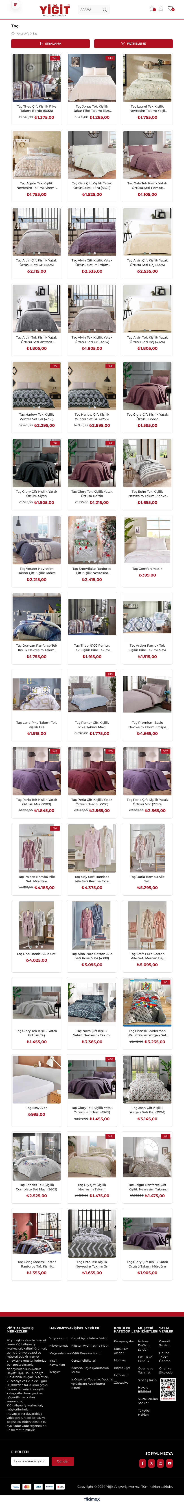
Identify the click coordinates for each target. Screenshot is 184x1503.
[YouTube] (169, 1463)
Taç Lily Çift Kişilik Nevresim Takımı (92, 1187)
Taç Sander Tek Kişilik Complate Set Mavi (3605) (36, 1187)
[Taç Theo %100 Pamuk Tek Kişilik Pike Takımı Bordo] (92, 617)
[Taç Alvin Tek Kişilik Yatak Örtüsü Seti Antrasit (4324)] (37, 309)
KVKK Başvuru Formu (87, 1353)
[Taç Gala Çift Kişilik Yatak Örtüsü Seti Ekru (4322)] (92, 155)
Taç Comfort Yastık (147, 569)
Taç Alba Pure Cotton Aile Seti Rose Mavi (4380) (91, 956)
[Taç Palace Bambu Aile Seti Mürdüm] (37, 848)
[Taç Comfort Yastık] (147, 540)
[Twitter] (151, 1463)
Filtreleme (136, 43)
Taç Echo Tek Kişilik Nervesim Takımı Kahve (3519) (147, 494)
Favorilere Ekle (31, 93)
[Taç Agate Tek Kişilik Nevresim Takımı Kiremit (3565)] (37, 155)
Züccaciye (121, 1382)
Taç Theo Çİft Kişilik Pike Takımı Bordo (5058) (36, 108)
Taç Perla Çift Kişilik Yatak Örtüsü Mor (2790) (147, 802)
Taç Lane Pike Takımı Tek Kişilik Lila (36, 725)
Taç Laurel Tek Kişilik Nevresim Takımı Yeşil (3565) (147, 108)
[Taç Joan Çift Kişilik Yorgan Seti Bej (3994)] (147, 1080)
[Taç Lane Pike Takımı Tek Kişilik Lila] (37, 694)
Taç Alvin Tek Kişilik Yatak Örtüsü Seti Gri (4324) (92, 339)
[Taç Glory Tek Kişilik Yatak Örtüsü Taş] (37, 1002)
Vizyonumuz (58, 1338)
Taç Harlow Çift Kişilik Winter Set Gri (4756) (92, 416)
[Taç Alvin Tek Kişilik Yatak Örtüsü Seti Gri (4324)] (92, 309)
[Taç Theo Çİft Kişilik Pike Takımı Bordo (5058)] (37, 78)
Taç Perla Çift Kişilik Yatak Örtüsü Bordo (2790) (91, 802)
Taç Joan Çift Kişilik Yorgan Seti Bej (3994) (147, 1110)
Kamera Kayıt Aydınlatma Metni (90, 1370)
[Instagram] (160, 1463)
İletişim (54, 1372)
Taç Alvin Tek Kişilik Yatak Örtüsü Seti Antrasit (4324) (36, 339)
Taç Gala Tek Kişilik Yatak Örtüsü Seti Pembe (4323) (147, 185)
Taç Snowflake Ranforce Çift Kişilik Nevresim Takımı (91, 571)
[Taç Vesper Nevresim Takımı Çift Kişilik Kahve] (37, 540)
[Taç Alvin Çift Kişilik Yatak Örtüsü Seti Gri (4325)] (37, 232)
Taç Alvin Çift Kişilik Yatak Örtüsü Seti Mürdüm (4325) (92, 262)
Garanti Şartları (164, 1343)
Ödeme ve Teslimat (145, 1370)
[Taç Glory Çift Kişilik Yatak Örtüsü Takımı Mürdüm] (147, 1233)
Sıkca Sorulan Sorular (148, 1401)
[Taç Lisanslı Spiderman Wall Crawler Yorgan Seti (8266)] (147, 1002)
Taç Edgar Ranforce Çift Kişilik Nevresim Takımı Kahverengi (147, 1187)
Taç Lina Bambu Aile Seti (37, 954)
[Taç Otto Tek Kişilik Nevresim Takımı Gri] (92, 1233)
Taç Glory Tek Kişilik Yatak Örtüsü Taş (36, 1033)
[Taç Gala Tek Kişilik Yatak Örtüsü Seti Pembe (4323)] (147, 155)
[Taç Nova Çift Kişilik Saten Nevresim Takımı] (92, 1002)
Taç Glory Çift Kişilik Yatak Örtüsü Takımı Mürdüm (147, 1264)
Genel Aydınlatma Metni (89, 1338)
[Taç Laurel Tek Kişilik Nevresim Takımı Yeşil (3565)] (147, 78)
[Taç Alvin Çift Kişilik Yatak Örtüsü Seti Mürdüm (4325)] (92, 232)
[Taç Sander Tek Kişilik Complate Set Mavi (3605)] (37, 1157)
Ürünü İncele (42, 93)
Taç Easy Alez (36, 1108)
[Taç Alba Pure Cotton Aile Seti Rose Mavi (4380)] (92, 925)
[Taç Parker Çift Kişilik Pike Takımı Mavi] (92, 694)
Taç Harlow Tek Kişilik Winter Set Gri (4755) (36, 416)
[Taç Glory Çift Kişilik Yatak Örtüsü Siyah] (37, 463)
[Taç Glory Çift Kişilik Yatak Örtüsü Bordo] (147, 386)
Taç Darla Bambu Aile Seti (147, 879)
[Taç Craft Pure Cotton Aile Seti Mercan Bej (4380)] (147, 925)
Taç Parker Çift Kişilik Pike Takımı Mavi (92, 725)
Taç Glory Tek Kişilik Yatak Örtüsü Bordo (92, 494)
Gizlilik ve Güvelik (145, 1359)
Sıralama (53, 43)
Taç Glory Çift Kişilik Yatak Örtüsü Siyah (36, 494)
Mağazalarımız (60, 1353)
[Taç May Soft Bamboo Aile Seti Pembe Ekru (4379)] (92, 848)
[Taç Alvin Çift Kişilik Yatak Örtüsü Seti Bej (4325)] (147, 232)
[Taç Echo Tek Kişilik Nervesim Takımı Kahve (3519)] (147, 463)
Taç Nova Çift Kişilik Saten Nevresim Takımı (92, 1033)
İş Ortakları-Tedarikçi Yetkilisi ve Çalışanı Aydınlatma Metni (92, 1383)
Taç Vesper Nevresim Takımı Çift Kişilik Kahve (36, 571)
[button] (15, 4)
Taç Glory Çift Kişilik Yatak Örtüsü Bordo (147, 416)
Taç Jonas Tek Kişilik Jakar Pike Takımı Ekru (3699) (92, 108)
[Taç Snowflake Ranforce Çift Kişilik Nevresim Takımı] (92, 540)
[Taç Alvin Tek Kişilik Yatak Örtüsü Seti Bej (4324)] (147, 309)
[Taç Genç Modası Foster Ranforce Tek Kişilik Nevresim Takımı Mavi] (37, 1233)
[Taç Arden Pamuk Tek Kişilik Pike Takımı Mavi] (147, 617)
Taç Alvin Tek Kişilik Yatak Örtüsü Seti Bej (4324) (147, 339)
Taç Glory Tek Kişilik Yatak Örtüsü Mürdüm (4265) (92, 1110)
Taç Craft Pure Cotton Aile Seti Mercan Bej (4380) (147, 956)
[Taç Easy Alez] (37, 1080)
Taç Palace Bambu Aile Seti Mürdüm (36, 879)
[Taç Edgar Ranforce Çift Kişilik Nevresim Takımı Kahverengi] (147, 1157)
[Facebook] (142, 1463)
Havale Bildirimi (144, 1389)
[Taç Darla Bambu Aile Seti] (147, 848)
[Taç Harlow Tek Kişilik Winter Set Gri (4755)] (37, 386)
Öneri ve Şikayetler (166, 1370)
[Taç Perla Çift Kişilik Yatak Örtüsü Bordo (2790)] (92, 771)
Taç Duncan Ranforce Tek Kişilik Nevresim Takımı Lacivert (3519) (36, 648)
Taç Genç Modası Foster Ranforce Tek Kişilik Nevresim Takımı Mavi (37, 1264)
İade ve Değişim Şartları (144, 1345)
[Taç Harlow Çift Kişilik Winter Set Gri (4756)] (92, 386)
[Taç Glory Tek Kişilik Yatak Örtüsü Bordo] (92, 463)
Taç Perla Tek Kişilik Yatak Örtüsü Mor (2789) (36, 802)
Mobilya (120, 1360)
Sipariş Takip (147, 1380)
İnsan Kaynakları (57, 1362)
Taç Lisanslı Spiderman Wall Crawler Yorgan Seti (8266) (147, 1033)
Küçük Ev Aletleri (121, 1350)
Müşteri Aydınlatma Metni (90, 1345)
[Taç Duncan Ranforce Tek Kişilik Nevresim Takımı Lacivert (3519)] (37, 617)
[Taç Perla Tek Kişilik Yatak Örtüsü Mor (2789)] (37, 771)
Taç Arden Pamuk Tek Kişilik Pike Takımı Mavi (147, 648)
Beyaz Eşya (122, 1367)
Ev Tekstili (121, 1375)
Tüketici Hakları (144, 1412)
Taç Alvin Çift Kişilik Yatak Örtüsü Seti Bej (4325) (147, 262)
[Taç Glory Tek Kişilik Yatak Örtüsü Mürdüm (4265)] (92, 1080)
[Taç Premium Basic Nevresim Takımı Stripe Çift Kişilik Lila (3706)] (147, 694)
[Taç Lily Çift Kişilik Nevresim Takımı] (92, 1157)
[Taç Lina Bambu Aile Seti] (37, 925)
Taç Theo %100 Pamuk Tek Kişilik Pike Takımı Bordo (92, 648)
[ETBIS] (168, 1389)
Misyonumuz (58, 1345)
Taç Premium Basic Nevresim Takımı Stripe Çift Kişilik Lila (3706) (147, 725)
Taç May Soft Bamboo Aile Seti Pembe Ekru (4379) (92, 879)
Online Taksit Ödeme (164, 1357)
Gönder (63, 1461)
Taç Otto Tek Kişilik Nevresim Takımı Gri (92, 1264)
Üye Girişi (161, 8)
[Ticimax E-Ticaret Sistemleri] (92, 1499)
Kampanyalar (124, 1341)
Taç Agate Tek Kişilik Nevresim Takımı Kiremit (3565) (37, 185)
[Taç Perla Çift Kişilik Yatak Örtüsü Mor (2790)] (147, 771)
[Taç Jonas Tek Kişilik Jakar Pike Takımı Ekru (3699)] (92, 78)
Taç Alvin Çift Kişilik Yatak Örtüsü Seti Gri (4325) (36, 262)
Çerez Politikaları (83, 1360)
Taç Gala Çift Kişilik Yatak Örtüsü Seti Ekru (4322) (92, 185)
